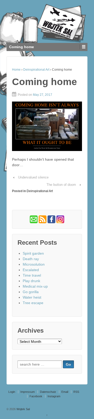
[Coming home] (47, 126)
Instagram (54, 396)
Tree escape (33, 303)
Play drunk (31, 281)
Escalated (31, 270)
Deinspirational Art (36, 69)
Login (11, 391)
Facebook (36, 396)
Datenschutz (48, 391)
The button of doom (61, 185)
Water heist (32, 297)
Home (16, 69)
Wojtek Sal (23, 409)
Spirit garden (33, 253)
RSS (76, 391)
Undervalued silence (33, 177)
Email (64, 391)
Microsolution (34, 264)
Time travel (32, 275)
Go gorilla (31, 292)
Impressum (27, 391)
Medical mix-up (35, 286)
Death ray (31, 259)
